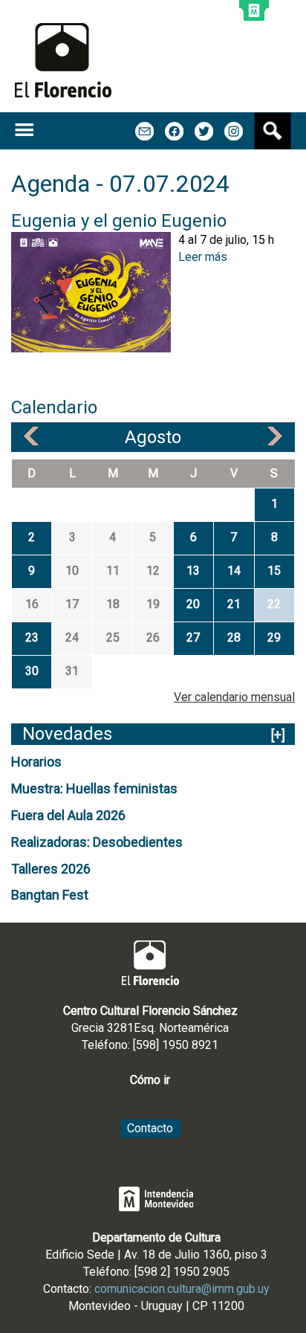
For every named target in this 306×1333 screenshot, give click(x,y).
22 (274, 604)
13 (193, 571)
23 (32, 637)
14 (234, 571)
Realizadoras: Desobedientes (97, 842)
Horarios (36, 761)
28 (234, 637)
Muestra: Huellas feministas (94, 788)
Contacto (150, 1128)
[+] (278, 735)
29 (274, 637)
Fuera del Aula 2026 (68, 815)
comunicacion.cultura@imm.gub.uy (182, 1289)
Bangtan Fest (49, 895)
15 (274, 571)
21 (234, 604)
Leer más (202, 257)
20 (193, 604)
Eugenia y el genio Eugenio (119, 220)
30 (32, 671)
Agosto (153, 437)
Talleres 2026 (51, 869)
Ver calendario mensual (234, 697)
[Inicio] (63, 60)
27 (193, 637)
